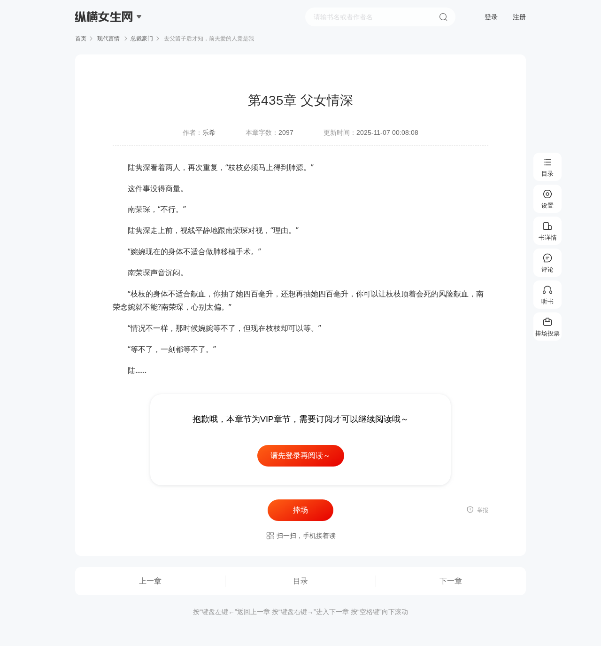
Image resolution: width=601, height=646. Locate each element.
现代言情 (108, 38)
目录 (300, 581)
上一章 (150, 581)
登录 (491, 17)
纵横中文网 (104, 43)
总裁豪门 (142, 38)
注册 (519, 17)
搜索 (443, 17)
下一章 (450, 581)
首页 (80, 38)
